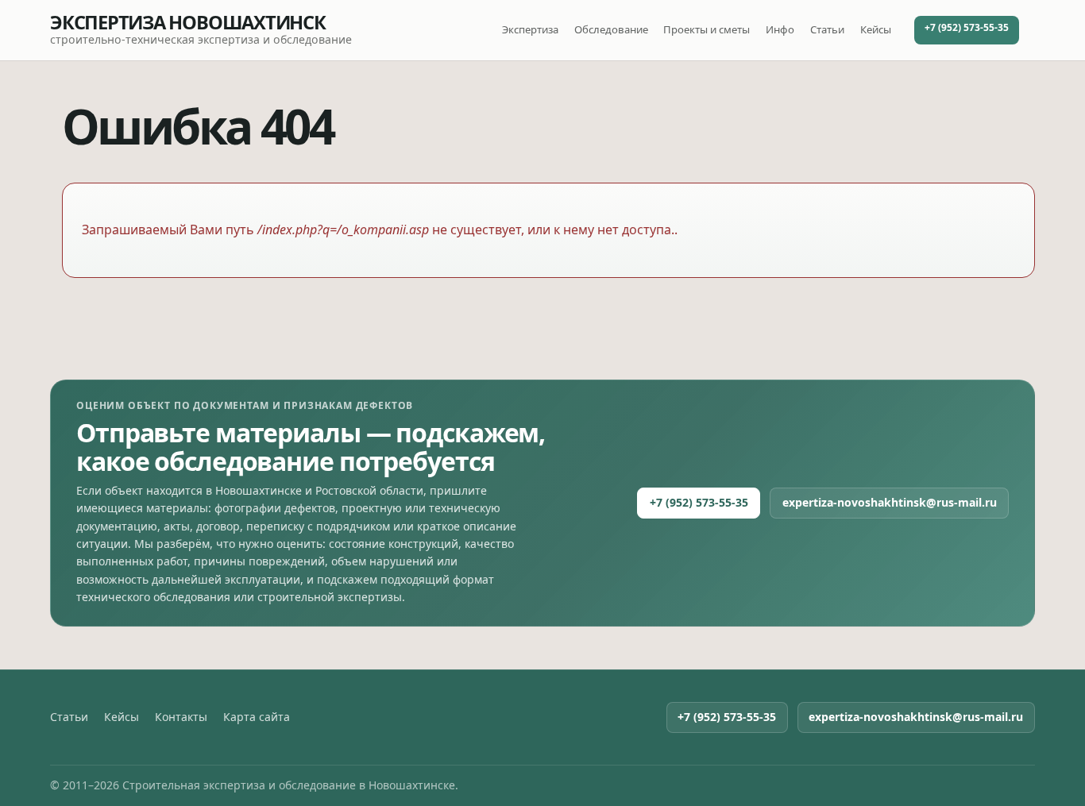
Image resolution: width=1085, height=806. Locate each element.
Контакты (181, 717)
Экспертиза (530, 29)
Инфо (780, 29)
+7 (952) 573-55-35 (967, 27)
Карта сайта (256, 717)
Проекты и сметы (706, 29)
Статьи (827, 29)
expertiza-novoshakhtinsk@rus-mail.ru (889, 502)
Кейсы (875, 29)
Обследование (611, 29)
